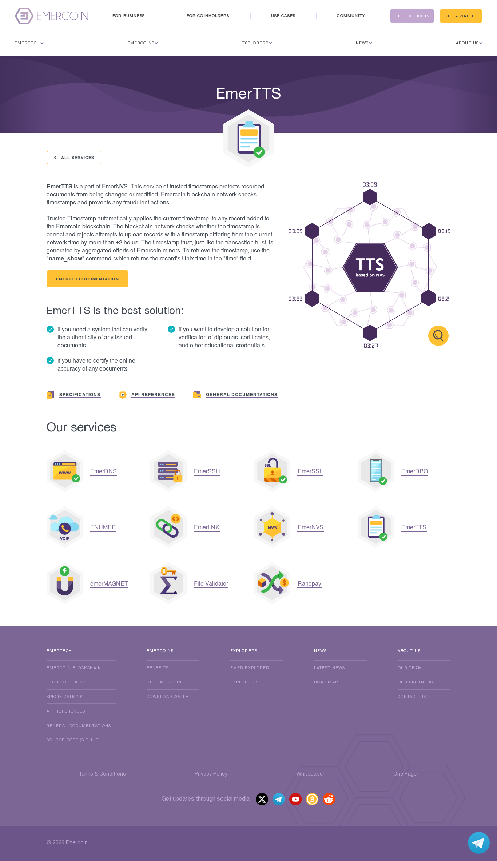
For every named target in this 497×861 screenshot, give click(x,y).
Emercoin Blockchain (74, 668)
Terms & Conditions (102, 774)
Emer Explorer (249, 668)
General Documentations (79, 726)
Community (351, 16)
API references (66, 711)
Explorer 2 (244, 682)
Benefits (157, 668)
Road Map (326, 682)
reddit (329, 800)
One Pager (405, 774)
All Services (77, 157)
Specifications (65, 697)
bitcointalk (312, 800)
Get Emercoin (412, 16)
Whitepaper (311, 774)
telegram (279, 800)
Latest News (329, 668)
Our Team (410, 668)
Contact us (412, 697)
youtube (296, 800)
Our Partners (415, 682)
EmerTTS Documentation (87, 279)
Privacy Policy (211, 774)
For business (128, 16)
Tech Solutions (66, 682)
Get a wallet (461, 16)
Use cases (283, 16)
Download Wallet (169, 697)
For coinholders (208, 16)
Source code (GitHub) (73, 740)
